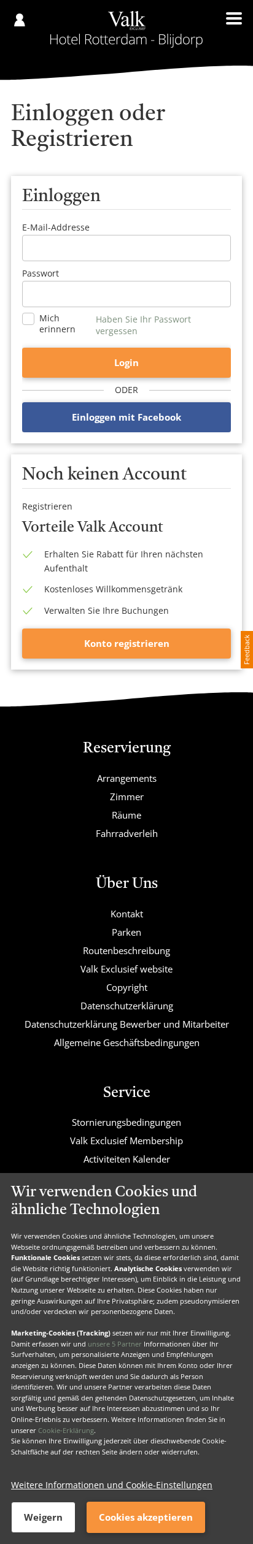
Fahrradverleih (127, 833)
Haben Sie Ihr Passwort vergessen (143, 325)
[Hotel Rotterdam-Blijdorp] (126, 29)
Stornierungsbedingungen (126, 1122)
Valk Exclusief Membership (126, 1140)
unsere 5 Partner (115, 1343)
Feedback (246, 650)
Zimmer (127, 796)
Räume (126, 815)
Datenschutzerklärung (126, 1005)
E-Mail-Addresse (56, 227)
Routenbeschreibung (126, 950)
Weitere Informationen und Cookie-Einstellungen (111, 1485)
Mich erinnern (57, 324)
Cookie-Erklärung (66, 1430)
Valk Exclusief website (126, 969)
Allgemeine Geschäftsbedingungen (127, 1042)
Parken (126, 932)
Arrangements (127, 778)
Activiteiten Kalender (127, 1159)
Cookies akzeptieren (146, 1517)
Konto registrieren (126, 643)
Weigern (43, 1517)
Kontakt (127, 914)
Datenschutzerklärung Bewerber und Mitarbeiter (127, 1024)
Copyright (126, 987)
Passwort (40, 273)
